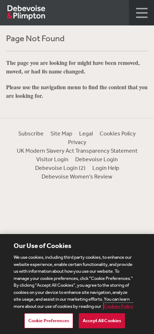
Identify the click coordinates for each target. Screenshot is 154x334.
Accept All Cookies (102, 321)
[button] (141, 12)
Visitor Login (52, 159)
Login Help (105, 167)
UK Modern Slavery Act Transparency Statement (77, 150)
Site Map (61, 133)
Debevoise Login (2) (60, 167)
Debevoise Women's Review (77, 176)
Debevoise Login (96, 159)
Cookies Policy (118, 133)
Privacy (77, 141)
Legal (86, 133)
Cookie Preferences (48, 321)
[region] (77, 284)
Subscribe (31, 133)
